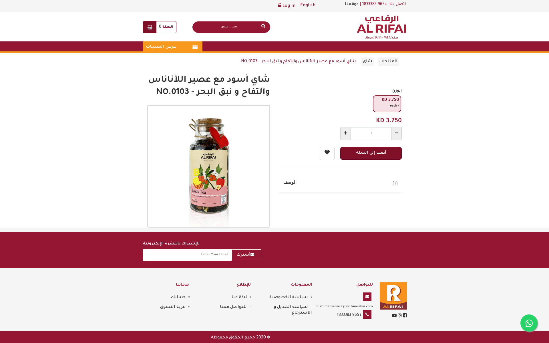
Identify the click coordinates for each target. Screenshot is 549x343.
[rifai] (393, 296)
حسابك (178, 297)
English (308, 5)
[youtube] (394, 316)
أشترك (243, 255)
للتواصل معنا (233, 307)
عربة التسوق (173, 307)
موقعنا (352, 4)
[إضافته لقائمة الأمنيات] (327, 153)
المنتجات (388, 61)
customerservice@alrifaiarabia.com (344, 306)
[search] (263, 27)
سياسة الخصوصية (288, 297)
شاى (367, 61)
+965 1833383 (349, 315)
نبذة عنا (239, 297)
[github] (399, 316)
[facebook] (404, 316)
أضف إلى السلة (371, 153)
